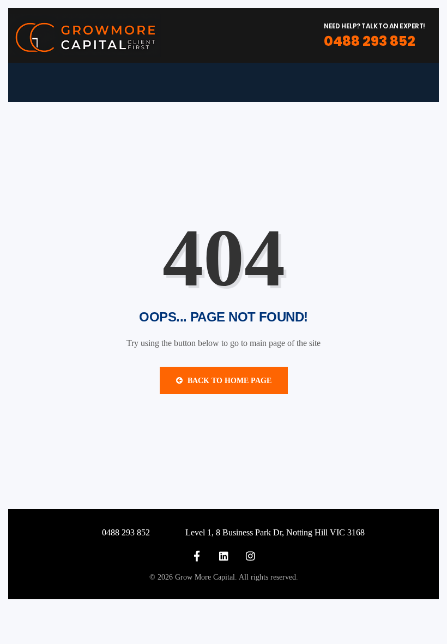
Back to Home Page (228, 381)
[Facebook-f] (197, 556)
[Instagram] (250, 556)
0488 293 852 (369, 41)
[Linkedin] (224, 556)
